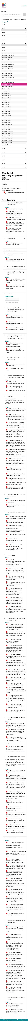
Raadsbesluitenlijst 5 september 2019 (14, 193)
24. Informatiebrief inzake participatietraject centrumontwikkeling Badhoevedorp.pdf (15, 954)
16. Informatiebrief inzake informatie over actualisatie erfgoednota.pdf (13, 641)
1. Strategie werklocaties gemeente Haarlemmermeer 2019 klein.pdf (16, 517)
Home (11, 19)
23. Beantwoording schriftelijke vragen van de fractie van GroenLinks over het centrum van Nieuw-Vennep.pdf (15, 690)
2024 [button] (3, 32)
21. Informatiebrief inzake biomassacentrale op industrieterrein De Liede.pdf (15, 679)
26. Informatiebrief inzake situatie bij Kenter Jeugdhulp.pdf (15, 711)
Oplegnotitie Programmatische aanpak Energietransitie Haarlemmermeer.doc (14, 344)
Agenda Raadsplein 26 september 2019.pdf (15, 505)
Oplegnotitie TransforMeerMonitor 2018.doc (15, 364)
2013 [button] (3, 167)
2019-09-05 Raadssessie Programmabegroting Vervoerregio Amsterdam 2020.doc (14, 213)
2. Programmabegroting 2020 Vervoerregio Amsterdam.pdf (14, 521)
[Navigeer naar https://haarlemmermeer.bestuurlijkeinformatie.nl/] (4, 6)
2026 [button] (3, 24)
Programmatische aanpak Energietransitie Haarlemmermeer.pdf (15, 350)
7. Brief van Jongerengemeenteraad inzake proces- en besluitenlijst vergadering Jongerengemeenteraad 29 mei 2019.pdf (15, 563)
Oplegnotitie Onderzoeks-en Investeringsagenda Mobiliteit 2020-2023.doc (14, 317)
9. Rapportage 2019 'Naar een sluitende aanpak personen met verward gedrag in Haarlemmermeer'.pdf (15, 826)
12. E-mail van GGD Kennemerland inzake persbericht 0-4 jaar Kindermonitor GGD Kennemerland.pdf (16, 854)
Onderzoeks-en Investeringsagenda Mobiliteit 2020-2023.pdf (14, 323)
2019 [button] (3, 51)
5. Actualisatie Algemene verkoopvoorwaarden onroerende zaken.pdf (14, 540)
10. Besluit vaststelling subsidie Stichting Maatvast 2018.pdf (15, 831)
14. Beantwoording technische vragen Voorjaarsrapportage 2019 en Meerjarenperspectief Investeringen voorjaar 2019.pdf (15, 627)
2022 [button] (3, 39)
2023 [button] (3, 36)
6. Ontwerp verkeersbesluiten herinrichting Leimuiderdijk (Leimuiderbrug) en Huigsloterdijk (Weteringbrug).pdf (14, 547)
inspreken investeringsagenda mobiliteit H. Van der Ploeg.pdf (15, 328)
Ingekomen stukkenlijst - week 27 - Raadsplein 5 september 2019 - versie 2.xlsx (15, 286)
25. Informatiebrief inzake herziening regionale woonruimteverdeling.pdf (13, 960)
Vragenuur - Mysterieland (12, 302)
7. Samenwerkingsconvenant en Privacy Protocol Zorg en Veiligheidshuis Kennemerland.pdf (15, 814)
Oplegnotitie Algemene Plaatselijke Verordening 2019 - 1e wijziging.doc (15, 469)
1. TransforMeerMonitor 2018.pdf (16, 771)
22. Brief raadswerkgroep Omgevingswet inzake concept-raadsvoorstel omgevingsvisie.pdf (14, 937)
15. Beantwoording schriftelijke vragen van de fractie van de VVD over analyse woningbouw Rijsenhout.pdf (15, 634)
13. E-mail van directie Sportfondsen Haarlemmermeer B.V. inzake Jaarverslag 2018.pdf (15, 861)
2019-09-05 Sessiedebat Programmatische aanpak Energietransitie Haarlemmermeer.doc (15, 230)
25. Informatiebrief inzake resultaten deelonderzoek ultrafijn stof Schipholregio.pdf (15, 706)
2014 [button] (3, 163)
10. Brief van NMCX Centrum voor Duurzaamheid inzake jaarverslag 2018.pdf (15, 584)
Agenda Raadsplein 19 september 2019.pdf (15, 501)
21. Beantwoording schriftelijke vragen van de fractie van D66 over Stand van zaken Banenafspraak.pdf (15, 929)
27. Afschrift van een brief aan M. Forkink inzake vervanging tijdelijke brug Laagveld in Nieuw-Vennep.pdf (15, 725)
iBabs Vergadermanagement (10, 1019)
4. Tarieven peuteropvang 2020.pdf (16, 535)
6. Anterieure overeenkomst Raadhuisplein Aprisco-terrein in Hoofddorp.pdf (14, 808)
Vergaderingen (17, 19)
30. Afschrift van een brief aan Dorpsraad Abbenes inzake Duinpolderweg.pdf (14, 1005)
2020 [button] (3, 47)
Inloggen (22, 1019)
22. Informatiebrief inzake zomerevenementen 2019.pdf (14, 684)
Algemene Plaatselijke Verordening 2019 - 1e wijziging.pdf (15, 474)
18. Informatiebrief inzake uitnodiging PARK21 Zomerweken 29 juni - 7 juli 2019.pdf (16, 656)
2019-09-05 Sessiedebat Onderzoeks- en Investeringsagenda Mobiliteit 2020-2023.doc (15, 224)
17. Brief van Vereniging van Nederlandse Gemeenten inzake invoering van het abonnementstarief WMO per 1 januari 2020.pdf (15, 892)
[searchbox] (11, 14)
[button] (24, 14)
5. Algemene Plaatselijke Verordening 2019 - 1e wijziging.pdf (14, 802)
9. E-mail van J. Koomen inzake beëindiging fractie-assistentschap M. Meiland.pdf (15, 578)
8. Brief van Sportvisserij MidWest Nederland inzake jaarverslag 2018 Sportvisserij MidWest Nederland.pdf (15, 571)
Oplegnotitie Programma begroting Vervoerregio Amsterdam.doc (15, 382)
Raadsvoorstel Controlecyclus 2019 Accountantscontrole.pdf (16, 483)
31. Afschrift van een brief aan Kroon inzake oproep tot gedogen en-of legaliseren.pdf (15, 1011)
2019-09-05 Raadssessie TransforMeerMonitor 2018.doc (15, 218)
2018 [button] (3, 148)
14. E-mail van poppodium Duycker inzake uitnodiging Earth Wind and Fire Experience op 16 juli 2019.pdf (16, 867)
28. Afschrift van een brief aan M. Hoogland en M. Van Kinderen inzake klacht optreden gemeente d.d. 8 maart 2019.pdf (15, 732)
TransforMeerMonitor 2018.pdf (15, 369)
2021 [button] (3, 43)
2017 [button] (3, 152)
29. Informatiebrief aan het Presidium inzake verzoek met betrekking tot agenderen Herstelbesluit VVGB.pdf (15, 990)
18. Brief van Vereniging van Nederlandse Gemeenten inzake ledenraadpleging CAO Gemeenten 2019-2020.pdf (14, 899)
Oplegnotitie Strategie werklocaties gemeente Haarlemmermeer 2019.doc (15, 410)
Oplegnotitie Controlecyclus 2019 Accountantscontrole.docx (15, 479)
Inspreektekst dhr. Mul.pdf (17, 390)
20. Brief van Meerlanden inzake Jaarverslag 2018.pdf (15, 914)
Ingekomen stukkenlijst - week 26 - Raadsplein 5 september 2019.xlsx (15, 281)
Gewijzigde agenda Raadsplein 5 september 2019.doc (15, 260)
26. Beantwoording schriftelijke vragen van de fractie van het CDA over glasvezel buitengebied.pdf (15, 966)
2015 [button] (3, 159)
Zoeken (3, 11)
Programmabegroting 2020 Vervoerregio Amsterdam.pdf (14, 387)
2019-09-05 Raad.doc (16, 209)
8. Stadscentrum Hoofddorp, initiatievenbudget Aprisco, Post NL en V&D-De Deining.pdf (15, 820)
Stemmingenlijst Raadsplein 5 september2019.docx (14, 243)
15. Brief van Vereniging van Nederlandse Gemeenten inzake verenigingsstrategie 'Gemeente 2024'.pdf (14, 873)
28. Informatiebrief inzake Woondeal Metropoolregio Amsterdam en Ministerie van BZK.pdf (15, 983)
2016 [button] (3, 156)
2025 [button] (3, 28)
